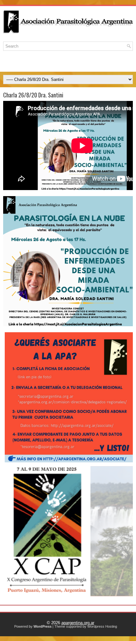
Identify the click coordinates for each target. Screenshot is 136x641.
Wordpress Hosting (102, 626)
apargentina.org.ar (77, 622)
